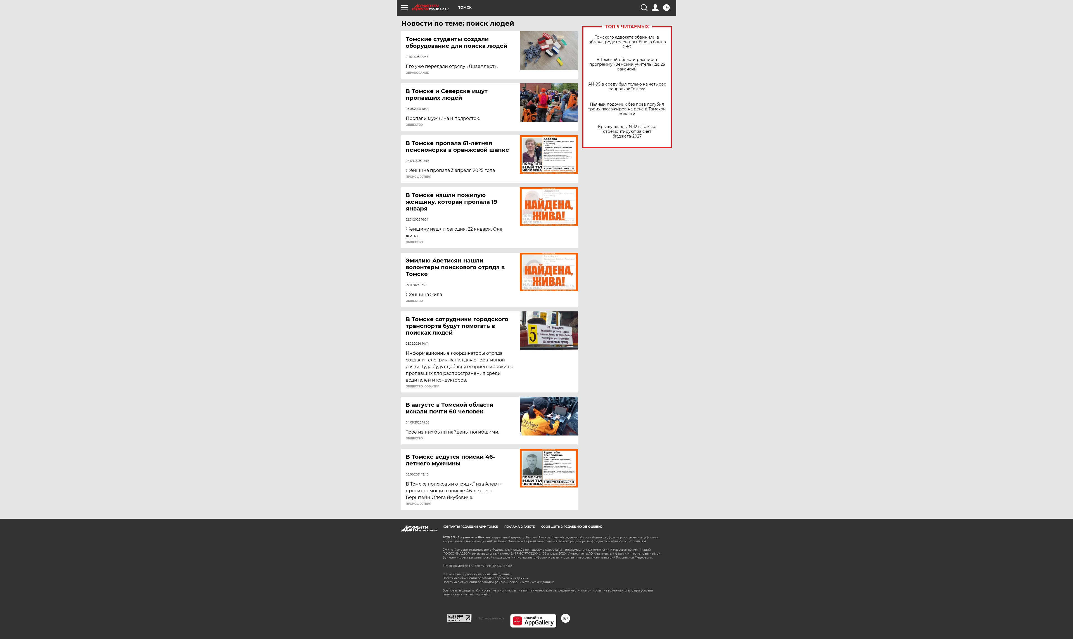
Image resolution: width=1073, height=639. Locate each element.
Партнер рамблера (491, 618)
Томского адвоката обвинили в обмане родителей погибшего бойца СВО (627, 42)
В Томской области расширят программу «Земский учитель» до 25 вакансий (627, 64)
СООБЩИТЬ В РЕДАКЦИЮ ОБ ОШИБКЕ (571, 527)
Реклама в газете (519, 527)
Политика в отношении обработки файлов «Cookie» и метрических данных (498, 582)
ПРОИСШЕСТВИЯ (418, 177)
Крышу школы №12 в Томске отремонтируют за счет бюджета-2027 (627, 131)
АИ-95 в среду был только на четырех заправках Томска (627, 86)
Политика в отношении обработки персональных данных (485, 578)
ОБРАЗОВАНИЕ (417, 73)
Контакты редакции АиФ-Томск (470, 527)
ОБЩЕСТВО (414, 125)
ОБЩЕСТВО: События (422, 386)
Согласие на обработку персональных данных (477, 574)
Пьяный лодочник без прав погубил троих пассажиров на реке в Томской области (627, 109)
